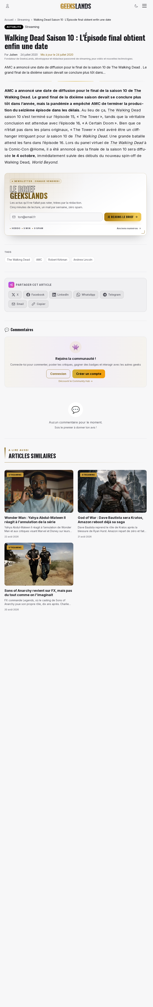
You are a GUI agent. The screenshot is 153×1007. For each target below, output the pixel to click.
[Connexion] (7, 6)
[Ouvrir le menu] (144, 6)
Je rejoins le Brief (121, 217)
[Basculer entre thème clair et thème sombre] (136, 6)
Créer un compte (88, 374)
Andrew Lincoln (83, 259)
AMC (9, 90)
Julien (13, 54)
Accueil (8, 19)
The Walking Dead (124, 110)
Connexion (58, 374)
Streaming (23, 19)
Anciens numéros (127, 228)
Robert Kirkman (57, 259)
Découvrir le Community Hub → (76, 381)
